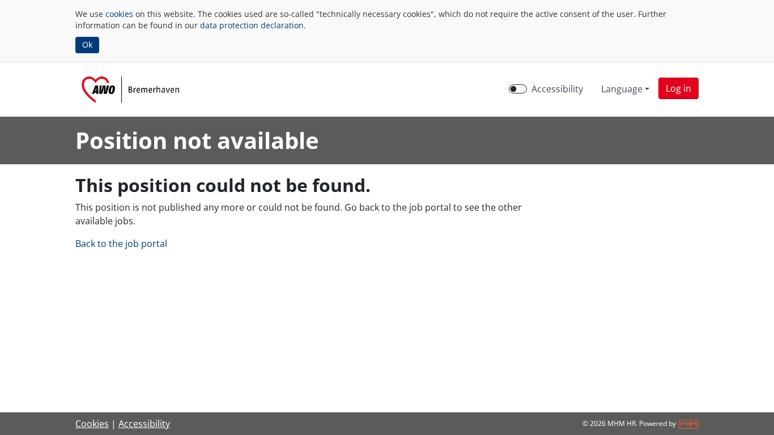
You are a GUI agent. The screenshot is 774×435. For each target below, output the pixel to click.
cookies (119, 13)
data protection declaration (252, 25)
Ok (87, 44)
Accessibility (557, 89)
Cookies (92, 423)
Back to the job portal (121, 243)
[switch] (518, 88)
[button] (678, 88)
